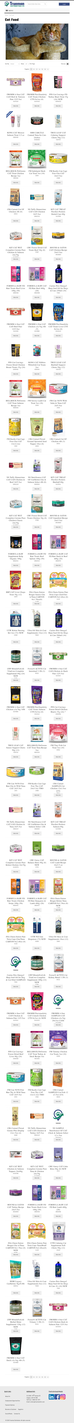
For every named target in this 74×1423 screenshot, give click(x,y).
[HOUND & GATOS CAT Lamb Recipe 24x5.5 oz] (58, 848)
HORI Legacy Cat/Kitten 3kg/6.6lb (16, 1282)
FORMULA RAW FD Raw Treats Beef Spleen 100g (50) (37, 556)
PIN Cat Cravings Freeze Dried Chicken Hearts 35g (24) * (58, 709)
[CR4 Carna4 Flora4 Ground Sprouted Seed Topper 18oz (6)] (37, 427)
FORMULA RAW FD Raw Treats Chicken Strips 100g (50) (16, 900)
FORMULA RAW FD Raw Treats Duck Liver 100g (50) (37, 1207)
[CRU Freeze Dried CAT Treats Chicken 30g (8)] (37, 503)
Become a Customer (10, 1409)
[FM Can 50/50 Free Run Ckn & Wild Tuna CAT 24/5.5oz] (16, 771)
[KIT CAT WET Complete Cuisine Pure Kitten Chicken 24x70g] (16, 848)
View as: (63, 64)
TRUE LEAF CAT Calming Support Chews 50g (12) (58, 135)
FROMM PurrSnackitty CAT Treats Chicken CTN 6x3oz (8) (37, 96)
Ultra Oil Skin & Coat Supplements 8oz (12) (37, 1282)
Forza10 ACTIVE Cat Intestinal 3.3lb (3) (37, 669)
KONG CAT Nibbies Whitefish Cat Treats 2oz (37, 364)
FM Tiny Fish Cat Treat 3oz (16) (58, 746)
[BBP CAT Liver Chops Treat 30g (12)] (16, 580)
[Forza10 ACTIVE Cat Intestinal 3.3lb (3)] (37, 656)
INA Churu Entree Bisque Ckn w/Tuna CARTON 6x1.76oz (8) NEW (16, 1246)
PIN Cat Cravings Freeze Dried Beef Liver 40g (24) (15, 1054)
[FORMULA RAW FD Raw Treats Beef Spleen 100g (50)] (37, 541)
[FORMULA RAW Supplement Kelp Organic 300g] (16, 541)
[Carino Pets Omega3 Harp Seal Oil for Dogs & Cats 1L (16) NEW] (58, 1269)
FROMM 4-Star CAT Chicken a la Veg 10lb (15, 708)
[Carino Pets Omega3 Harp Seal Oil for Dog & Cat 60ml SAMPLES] (16, 963)
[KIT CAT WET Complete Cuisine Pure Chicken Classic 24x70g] (16, 503)
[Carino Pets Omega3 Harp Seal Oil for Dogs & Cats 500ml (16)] (58, 618)
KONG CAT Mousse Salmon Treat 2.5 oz (15, 133)
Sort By (7, 64)
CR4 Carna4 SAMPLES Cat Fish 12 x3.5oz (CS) (58, 1092)
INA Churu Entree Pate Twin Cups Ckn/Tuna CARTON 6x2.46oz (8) (16, 939)
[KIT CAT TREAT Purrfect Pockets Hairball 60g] (58, 465)
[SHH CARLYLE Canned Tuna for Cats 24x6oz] (37, 120)
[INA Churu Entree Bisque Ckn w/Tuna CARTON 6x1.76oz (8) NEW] (16, 1231)
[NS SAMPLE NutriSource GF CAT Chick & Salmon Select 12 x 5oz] (58, 1116)
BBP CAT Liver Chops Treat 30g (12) (15, 593)
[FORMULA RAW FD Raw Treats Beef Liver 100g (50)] (16, 273)
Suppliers (20, 1409)
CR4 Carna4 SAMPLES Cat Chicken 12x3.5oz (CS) (58, 787)
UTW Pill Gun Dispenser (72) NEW (37, 937)
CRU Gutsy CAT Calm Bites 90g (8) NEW (58, 1167)
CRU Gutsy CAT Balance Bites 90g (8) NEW (37, 862)
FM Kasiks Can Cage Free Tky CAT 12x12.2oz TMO (37, 1092)
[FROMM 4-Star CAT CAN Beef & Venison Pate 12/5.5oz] (16, 82)
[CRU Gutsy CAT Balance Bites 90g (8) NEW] (37, 848)
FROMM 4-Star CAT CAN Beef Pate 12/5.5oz (16, 326)
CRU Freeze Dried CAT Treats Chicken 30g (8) (37, 516)
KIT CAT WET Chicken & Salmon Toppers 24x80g (16, 1168)
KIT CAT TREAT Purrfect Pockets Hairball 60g (58, 479)
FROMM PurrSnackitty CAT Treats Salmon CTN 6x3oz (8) (37, 709)
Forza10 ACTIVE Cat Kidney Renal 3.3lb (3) (58, 976)
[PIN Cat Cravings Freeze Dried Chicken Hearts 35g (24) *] (58, 695)
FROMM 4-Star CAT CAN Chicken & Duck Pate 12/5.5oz (58, 671)
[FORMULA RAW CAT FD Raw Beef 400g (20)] (37, 273)
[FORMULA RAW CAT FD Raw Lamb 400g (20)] (58, 1192)
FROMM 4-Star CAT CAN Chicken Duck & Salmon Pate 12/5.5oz (58, 1322)
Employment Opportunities (12, 1400)
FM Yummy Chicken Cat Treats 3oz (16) (58, 1052)
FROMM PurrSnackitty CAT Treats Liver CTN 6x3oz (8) (58, 326)
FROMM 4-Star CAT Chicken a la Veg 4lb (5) (37, 326)
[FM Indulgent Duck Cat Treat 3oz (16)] (37, 159)
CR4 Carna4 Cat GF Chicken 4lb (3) (58, 440)
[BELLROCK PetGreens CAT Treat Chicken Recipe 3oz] (16, 159)
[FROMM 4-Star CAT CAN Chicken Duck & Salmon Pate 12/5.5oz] (58, 1307)
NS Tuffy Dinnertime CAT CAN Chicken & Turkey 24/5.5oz (37, 1130)
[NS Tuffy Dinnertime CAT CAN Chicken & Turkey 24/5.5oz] (37, 1116)
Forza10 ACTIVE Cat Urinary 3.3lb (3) (37, 1320)
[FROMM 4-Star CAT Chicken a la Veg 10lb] (16, 695)
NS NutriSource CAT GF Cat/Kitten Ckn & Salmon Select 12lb (37, 824)
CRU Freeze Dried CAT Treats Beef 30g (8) (37, 248)
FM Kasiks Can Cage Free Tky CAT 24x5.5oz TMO (37, 786)
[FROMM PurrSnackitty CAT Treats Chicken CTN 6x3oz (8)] (37, 82)
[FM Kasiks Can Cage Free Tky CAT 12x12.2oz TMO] (37, 1077)
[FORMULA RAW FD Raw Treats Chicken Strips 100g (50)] (16, 886)
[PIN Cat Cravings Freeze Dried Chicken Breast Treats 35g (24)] (16, 350)
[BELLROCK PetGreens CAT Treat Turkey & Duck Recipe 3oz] (37, 1039)
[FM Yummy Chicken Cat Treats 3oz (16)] (58, 1039)
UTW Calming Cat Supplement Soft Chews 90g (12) (58, 1245)
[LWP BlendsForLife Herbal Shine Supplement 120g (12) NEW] (16, 1307)
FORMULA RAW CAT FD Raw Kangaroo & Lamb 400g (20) (37, 900)
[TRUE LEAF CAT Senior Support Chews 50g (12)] (16, 733)
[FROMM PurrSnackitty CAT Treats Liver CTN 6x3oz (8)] (58, 312)
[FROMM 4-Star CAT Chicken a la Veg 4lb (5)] (37, 312)
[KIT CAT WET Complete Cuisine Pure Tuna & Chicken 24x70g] (37, 1154)
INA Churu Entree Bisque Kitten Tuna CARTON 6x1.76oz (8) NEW (58, 902)
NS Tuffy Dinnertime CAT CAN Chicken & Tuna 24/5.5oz (16, 824)
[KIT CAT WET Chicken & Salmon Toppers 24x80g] (16, 1154)
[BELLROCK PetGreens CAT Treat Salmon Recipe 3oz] (16, 388)
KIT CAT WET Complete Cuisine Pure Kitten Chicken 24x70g (16, 862)
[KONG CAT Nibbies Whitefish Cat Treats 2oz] (37, 350)
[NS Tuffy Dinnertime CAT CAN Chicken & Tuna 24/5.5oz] (16, 809)
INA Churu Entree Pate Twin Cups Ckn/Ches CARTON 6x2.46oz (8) (58, 594)
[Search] (45, 4)
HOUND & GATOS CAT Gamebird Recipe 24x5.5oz (58, 518)
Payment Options (10, 1405)
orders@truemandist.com (37, 1402)
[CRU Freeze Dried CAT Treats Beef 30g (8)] (37, 235)
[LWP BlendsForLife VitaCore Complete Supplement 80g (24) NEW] (16, 656)
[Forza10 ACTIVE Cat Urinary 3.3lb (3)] (37, 1307)
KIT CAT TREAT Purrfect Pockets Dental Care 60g (58, 211)
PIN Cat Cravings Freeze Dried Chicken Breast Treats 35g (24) (15, 364)
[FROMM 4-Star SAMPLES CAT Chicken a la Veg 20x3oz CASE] (58, 1001)
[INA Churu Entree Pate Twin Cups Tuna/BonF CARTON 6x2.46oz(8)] (37, 1231)
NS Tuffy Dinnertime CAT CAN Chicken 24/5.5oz (37, 211)
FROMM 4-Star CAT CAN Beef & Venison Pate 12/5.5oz (16, 96)
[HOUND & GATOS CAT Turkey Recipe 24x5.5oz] (16, 1192)
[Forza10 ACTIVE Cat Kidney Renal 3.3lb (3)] (58, 963)
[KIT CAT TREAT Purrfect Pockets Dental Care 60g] (58, 197)
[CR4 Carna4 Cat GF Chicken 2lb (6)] (16, 197)
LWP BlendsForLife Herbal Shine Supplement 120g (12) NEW (15, 1323)
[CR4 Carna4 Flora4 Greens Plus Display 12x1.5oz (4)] (16, 1116)
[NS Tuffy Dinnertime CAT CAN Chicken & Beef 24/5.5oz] (16, 465)
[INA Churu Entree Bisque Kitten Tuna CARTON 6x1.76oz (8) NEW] (58, 886)
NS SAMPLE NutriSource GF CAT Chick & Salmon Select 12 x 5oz (58, 1132)
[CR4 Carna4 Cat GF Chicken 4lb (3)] (58, 427)
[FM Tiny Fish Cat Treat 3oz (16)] (58, 733)
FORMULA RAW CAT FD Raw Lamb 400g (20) (58, 1207)
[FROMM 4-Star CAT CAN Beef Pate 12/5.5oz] (16, 312)
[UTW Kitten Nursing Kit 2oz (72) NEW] (16, 618)
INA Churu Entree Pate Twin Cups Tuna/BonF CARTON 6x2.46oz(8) (37, 1245)
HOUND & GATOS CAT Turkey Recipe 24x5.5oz (15, 1207)
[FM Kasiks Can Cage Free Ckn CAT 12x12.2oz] (16, 427)
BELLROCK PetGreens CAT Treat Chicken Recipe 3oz (16, 173)
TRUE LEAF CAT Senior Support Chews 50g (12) (15, 747)
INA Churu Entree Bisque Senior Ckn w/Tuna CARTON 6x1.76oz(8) (37, 596)
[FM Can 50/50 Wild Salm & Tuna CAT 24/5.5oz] (58, 388)
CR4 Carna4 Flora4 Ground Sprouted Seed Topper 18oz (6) (37, 441)
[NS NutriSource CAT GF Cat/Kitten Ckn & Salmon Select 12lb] (37, 809)
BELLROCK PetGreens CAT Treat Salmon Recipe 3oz (16, 403)
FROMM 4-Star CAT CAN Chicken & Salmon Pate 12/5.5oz (15, 1015)
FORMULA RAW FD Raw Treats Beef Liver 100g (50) (15, 288)
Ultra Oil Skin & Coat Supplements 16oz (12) (58, 937)
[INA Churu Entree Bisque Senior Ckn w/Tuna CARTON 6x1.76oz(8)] (37, 580)
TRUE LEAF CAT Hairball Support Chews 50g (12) (58, 364)
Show (22, 64)
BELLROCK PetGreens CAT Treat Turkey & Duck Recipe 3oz (37, 1054)
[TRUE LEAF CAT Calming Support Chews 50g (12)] (58, 120)
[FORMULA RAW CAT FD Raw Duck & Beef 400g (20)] (58, 541)
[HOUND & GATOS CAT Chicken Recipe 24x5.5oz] (58, 235)
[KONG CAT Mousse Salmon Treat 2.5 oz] (16, 120)
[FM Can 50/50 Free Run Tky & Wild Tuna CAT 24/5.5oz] (16, 1077)
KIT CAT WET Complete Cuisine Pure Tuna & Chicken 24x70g (37, 1170)
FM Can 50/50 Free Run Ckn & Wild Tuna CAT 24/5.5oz (15, 786)
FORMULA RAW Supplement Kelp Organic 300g (15, 556)
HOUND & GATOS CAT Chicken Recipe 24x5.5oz (58, 250)
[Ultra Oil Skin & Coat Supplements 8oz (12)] (37, 1269)
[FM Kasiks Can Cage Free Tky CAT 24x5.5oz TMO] (37, 771)
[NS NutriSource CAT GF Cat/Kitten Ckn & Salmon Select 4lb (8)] (37, 465)
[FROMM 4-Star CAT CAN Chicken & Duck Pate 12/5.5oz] (58, 656)
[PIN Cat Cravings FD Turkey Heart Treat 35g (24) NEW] (58, 82)
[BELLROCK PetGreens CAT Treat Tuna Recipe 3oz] (37, 733)
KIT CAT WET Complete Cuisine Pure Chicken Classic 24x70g (16, 519)
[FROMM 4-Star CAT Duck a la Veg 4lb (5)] (16, 1345)
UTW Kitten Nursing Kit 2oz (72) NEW (16, 631)
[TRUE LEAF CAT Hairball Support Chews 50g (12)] (58, 350)
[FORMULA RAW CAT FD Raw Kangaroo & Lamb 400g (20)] (37, 886)
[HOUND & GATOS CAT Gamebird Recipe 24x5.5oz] (58, 503)
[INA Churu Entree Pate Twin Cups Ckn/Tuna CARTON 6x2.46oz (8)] (16, 924)
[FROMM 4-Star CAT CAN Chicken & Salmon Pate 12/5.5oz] (16, 1001)
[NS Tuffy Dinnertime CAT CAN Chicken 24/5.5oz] (37, 197)
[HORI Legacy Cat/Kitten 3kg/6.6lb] (16, 1269)
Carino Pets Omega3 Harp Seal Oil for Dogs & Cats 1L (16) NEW (58, 1283)
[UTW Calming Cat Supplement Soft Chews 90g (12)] (58, 1231)
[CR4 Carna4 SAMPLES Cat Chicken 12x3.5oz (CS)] (58, 771)
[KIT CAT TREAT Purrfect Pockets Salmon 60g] (58, 809)
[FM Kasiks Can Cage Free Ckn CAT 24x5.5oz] (58, 159)
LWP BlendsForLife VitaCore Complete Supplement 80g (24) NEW (16, 672)
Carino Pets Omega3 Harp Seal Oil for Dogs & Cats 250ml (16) (58, 288)
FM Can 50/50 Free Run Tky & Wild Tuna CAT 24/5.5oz (15, 1092)
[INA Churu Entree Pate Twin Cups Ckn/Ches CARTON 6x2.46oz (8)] (58, 580)
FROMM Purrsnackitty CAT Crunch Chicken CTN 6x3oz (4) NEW (37, 1015)
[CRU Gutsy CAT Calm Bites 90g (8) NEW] (58, 1154)
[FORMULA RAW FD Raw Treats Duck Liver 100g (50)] (37, 1192)
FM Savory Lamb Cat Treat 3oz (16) (37, 401)
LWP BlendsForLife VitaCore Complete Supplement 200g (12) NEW (37, 978)
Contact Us (17, 1413)
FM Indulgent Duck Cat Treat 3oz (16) (37, 172)
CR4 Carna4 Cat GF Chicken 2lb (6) (15, 210)
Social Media (8, 1413)
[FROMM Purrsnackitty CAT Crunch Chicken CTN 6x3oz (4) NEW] (37, 1001)
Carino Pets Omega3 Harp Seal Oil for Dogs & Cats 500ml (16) (58, 632)
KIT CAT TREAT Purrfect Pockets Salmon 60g (58, 824)
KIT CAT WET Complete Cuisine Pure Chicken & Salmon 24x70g (16, 251)
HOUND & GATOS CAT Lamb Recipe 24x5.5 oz (58, 862)
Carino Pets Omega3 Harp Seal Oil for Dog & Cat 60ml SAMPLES (16, 977)
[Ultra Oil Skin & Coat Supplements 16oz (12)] (58, 924)
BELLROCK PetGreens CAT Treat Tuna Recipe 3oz (37, 747)
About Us (7, 1396)
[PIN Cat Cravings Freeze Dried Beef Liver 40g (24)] (16, 1039)
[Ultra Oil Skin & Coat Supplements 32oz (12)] (37, 618)
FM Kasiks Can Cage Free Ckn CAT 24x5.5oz (58, 173)
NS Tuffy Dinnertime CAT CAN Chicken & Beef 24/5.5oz (16, 479)
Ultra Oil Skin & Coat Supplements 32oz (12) (37, 631)
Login (64, 4)
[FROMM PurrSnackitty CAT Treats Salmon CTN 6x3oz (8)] (37, 695)
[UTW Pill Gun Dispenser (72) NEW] (37, 924)
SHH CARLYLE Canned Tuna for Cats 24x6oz (37, 135)
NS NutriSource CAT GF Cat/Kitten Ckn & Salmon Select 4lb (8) (37, 479)
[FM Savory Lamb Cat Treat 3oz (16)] (37, 388)
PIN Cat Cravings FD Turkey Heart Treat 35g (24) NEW (58, 96)
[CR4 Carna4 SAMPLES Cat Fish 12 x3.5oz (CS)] (58, 1077)
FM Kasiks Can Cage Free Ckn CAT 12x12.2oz (16, 441)
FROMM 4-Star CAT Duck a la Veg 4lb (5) (16, 1359)
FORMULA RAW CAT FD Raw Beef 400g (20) (37, 288)
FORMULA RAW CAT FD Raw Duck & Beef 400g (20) (58, 556)
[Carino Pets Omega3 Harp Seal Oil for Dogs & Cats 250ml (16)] (58, 273)
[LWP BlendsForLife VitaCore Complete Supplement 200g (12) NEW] (37, 963)
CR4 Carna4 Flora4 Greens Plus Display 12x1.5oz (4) (15, 1130)
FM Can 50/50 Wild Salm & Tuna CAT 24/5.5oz (58, 403)
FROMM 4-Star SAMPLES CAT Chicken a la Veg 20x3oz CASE (58, 1017)
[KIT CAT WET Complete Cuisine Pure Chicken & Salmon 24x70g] (16, 235)
